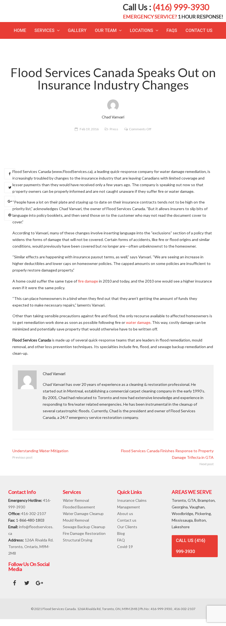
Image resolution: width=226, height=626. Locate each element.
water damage (138, 329)
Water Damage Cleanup (83, 520)
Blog (121, 540)
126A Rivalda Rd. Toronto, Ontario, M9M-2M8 (30, 553)
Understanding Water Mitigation (40, 457)
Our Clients (127, 533)
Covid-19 (125, 553)
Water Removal (76, 507)
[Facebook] (9, 180)
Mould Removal (76, 527)
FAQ (121, 546)
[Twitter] (9, 194)
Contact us (126, 527)
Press (114, 136)
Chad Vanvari (54, 380)
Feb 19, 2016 (89, 136)
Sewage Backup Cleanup (84, 533)
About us (125, 520)
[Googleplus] (9, 208)
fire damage (88, 288)
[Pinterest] (9, 221)
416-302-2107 (33, 520)
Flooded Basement (79, 513)
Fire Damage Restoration (84, 540)
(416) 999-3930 (181, 10)
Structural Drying (77, 546)
